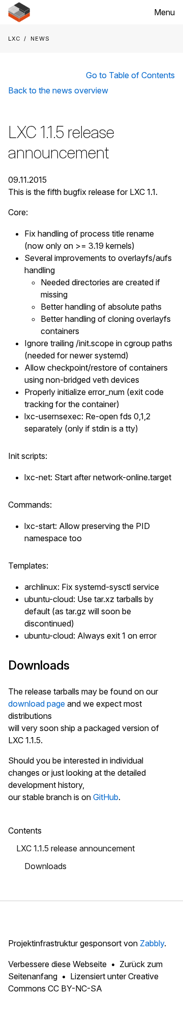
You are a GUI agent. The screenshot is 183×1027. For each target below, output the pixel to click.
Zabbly (152, 943)
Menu (164, 12)
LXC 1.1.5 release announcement (75, 848)
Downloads (45, 866)
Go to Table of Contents (130, 75)
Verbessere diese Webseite (57, 964)
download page (36, 704)
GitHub (105, 797)
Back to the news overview (58, 90)
